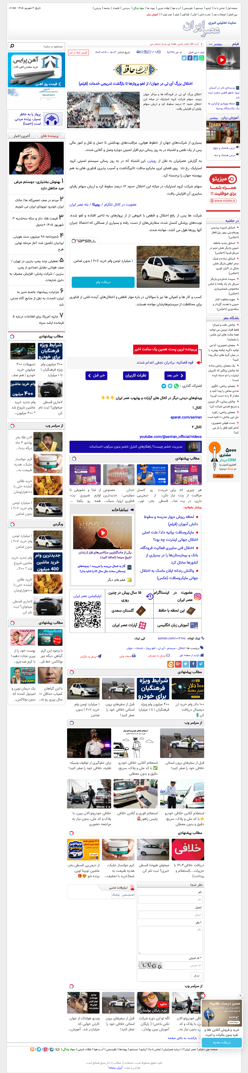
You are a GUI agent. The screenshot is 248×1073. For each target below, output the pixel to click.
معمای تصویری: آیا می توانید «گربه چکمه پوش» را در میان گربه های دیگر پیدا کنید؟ (224, 352)
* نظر (199, 923)
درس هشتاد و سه (225, 155)
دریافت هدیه (222, 1042)
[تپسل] (73, 241)
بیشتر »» (215, 44)
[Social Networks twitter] (170, 386)
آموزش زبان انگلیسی (173, 625)
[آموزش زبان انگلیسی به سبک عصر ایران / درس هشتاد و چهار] (223, 132)
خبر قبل (99, 376)
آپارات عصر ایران (124, 625)
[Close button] (240, 995)
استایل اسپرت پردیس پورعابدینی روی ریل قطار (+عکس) (225, 232)
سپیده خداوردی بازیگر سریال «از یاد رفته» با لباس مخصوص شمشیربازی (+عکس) (223, 286)
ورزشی (97, 8)
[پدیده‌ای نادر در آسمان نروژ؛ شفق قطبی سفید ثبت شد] (223, 58)
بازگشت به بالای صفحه (183, 1038)
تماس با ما (219, 8)
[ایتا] (170, 664)
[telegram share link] (195, 57)
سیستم (171, 648)
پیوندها (123, 1049)
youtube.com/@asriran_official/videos (171, 437)
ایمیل (198, 907)
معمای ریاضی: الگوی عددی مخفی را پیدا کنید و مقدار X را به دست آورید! (224, 391)
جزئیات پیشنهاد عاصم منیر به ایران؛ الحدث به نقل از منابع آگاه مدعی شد (37, 298)
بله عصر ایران (79, 205)
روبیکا (96, 205)
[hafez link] (135, 69)
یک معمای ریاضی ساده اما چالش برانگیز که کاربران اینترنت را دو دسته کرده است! (223, 373)
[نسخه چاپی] (138, 52)
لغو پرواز (150, 648)
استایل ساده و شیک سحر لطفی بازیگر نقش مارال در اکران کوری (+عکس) (226, 266)
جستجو (199, 8)
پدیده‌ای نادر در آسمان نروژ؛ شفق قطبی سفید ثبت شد (224, 93)
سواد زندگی (138, 8)
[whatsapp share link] (201, 57)
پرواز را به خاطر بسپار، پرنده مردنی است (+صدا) (28, 119)
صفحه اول (232, 8)
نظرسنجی (188, 8)
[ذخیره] (145, 52)
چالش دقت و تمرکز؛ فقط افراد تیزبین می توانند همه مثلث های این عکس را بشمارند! (224, 332)
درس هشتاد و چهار (224, 148)
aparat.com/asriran (186, 417)
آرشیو (208, 8)
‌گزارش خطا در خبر (78, 53)
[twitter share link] (184, 57)
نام (200, 892)
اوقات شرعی (163, 8)
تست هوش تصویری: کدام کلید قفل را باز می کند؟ (225, 428)
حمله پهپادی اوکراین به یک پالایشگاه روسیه (224, 106)
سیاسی (126, 8)
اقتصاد (116, 8)
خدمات (139, 648)
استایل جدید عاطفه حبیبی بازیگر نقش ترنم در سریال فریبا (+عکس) (224, 248)
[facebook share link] (190, 57)
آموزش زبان (152, 15)
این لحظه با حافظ (171, 611)
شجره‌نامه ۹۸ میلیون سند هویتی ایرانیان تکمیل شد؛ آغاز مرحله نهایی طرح (38, 243)
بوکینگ (115, 895)
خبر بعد (172, 376)
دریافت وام (103, 282)
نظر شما (196, 885)
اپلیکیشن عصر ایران (87, 596)
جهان (130, 648)
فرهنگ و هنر (219, 15)
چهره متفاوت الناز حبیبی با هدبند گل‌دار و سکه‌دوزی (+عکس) (226, 304)
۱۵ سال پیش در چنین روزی (124, 596)
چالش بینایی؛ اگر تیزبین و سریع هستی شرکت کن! (223, 404)
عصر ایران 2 (166, 15)
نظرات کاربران (135, 376)
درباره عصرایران (172, 1049)
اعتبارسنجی (128, 895)
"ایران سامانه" (115, 1068)
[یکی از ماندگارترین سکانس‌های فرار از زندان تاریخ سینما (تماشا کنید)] (102, 532)
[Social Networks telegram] (163, 386)
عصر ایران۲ (189, 1049)
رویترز (152, 161)
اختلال (181, 648)
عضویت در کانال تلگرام (120, 205)
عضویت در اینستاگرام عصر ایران (173, 596)
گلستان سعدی (123, 611)
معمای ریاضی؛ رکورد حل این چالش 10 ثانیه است (223, 414)
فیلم (177, 15)
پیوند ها (151, 8)
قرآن (194, 15)
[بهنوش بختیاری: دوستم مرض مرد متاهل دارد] (36, 158)
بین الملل (232, 15)
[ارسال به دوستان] (141, 52)
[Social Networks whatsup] (176, 386)
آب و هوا (176, 8)
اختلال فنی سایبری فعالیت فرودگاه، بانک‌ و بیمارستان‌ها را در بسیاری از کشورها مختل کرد (169, 555)
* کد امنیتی (195, 958)
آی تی (161, 648)
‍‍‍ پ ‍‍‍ (155, 51)
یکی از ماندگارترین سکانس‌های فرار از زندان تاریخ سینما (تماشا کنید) (105, 555)
